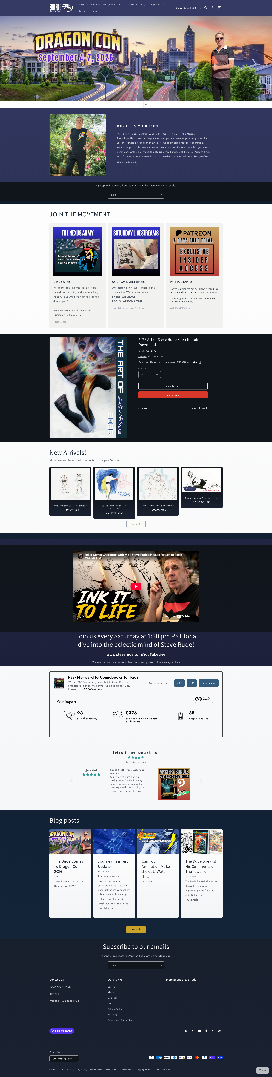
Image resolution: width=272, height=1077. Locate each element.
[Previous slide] (125, 104)
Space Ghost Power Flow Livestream (114, 507)
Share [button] (144, 408)
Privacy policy (111, 1069)
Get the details (178, 308)
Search (111, 986)
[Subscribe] (160, 195)
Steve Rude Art (63, 1069)
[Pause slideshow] (146, 104)
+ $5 (191, 683)
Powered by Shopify (78, 1069)
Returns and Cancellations (121, 1020)
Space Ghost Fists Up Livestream (158, 505)
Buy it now (173, 395)
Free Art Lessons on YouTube (128, 308)
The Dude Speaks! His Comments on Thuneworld (200, 866)
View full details (200, 408)
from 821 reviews (136, 762)
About (111, 992)
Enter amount (208, 683)
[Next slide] (139, 104)
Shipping (142, 356)
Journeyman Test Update (113, 864)
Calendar (112, 997)
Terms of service (126, 1069)
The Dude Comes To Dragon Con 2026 (68, 866)
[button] (83, 4)
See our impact (156, 683)
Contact (112, 1003)
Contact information (161, 1069)
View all (136, 524)
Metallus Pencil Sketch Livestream (70, 505)
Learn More (59, 322)
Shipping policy (143, 1069)
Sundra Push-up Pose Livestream (201, 498)
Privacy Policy (115, 1009)
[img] (136, 757)
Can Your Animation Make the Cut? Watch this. (156, 869)
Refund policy (96, 1069)
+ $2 (179, 683)
